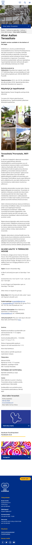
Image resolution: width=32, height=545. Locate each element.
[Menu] (30, 2)
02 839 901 (7, 506)
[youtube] (13, 542)
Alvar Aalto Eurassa (6, 32)
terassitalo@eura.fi (8, 303)
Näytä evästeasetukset (7, 532)
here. (19, 320)
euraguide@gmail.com (18, 301)
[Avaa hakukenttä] (24, 2)
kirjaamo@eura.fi (6, 511)
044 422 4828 (6, 401)
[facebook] (2, 542)
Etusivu (3, 30)
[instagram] (10, 542)
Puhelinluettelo (5, 534)
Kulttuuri (23, 30)
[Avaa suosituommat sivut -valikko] (19, 2)
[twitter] (6, 542)
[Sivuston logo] (3, 2)
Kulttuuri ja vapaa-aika (13, 30)
